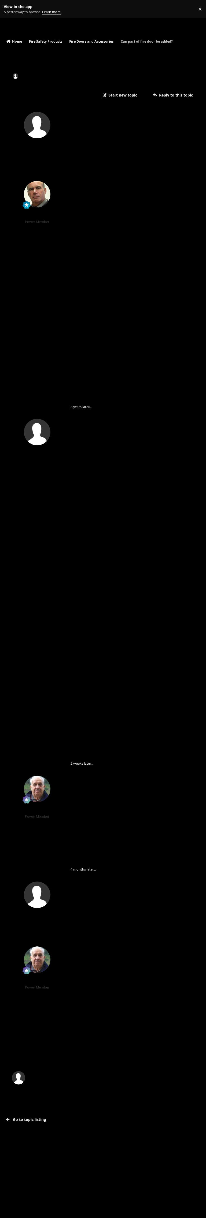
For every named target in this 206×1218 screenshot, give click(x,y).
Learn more (10, 9)
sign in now (115, 1055)
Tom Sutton (37, 810)
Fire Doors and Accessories (117, 76)
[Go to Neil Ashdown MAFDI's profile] (37, 194)
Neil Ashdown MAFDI (37, 215)
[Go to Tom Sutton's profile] (37, 789)
